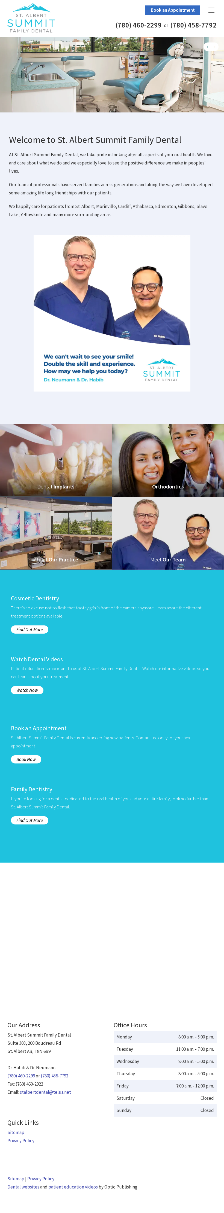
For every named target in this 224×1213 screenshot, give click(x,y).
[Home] (44, 18)
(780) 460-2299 (139, 25)
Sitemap (15, 1132)
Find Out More (29, 630)
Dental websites (23, 1187)
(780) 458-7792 (193, 25)
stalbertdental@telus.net (45, 1092)
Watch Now (27, 690)
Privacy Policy (20, 1141)
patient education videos (73, 1187)
